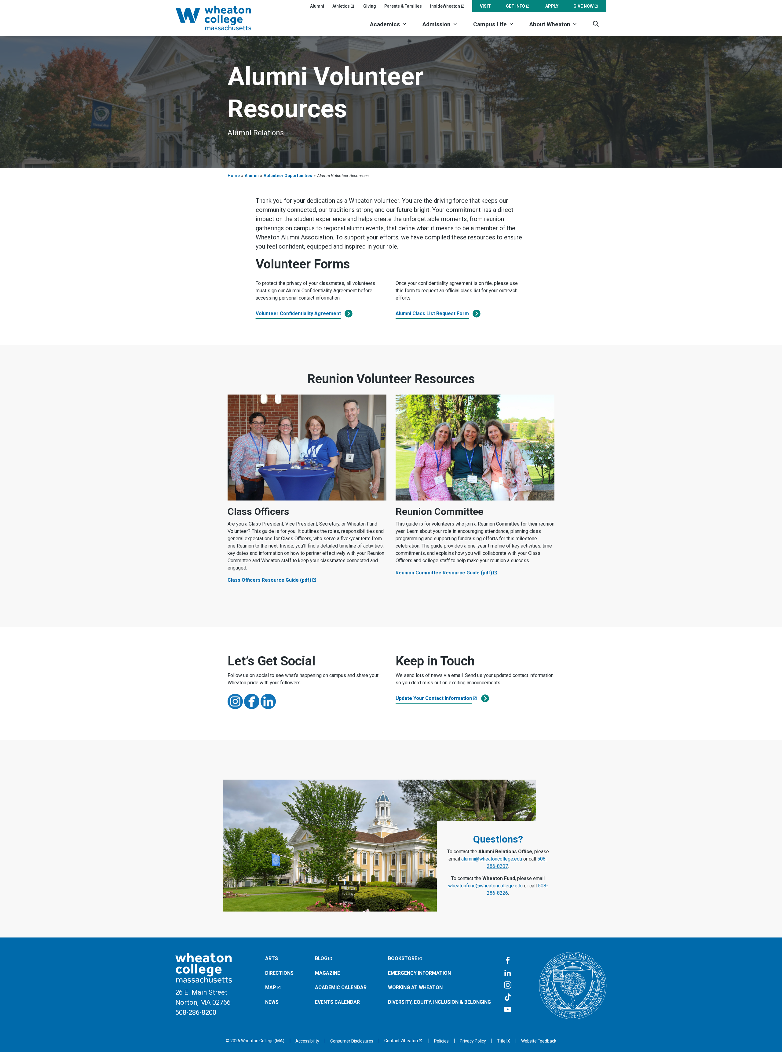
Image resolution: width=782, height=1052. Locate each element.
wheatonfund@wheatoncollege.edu (485, 886)
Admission (436, 24)
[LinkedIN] (507, 973)
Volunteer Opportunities (288, 175)
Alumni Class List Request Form (432, 313)
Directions (279, 973)
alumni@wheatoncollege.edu (491, 859)
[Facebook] (507, 961)
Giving (369, 6)
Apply (551, 6)
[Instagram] (507, 985)
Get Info (515, 6)
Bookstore (402, 958)
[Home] (221, 18)
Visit (485, 6)
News (272, 1002)
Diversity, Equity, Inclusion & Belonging (439, 1002)
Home (234, 175)
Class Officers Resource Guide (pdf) (269, 580)
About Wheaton (549, 24)
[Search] (595, 23)
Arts (271, 958)
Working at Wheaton (415, 988)
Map (270, 988)
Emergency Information (419, 973)
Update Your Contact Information (434, 698)
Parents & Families (403, 6)
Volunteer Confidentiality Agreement (298, 313)
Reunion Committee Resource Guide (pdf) (444, 573)
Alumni (317, 6)
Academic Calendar (341, 988)
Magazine (327, 973)
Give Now (583, 6)
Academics (385, 24)
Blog (321, 958)
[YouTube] (507, 1010)
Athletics (341, 6)
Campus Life (490, 24)
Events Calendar (337, 1002)
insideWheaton (445, 6)
